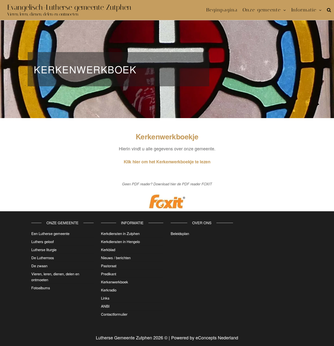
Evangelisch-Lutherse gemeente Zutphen (69, 7)
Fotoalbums (40, 287)
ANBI (105, 306)
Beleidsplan (180, 233)
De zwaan (39, 265)
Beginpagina (222, 10)
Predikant (108, 273)
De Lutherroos (42, 257)
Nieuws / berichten (116, 257)
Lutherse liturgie (43, 249)
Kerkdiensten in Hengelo (120, 241)
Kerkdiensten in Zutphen (120, 233)
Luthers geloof (42, 241)
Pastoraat (108, 265)
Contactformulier (114, 314)
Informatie (304, 10)
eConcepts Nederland (217, 337)
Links (105, 298)
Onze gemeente (262, 10)
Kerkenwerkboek (114, 281)
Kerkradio (108, 289)
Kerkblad (108, 249)
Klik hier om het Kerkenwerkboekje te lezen (167, 161)
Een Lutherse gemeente (50, 233)
